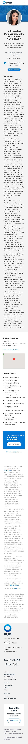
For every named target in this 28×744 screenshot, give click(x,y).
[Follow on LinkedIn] (6, 664)
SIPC (10, 470)
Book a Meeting (14, 444)
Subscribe (14, 720)
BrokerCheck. (14, 585)
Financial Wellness (9, 676)
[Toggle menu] (23, 2)
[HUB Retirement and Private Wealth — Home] (7, 2)
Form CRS (17, 588)
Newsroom (7, 693)
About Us (6, 682)
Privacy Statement (9, 729)
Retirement (7, 672)
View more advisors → (14, 452)
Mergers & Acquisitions (10, 698)
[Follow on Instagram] (10, 664)
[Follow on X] (16, 664)
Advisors (6, 687)
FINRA (6, 470)
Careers (6, 696)
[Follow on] (20, 665)
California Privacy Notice (16, 733)
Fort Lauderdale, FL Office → (12, 349)
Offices (6, 690)
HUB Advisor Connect (10, 679)
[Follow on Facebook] (13, 664)
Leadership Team (8, 685)
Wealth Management (9, 674)
